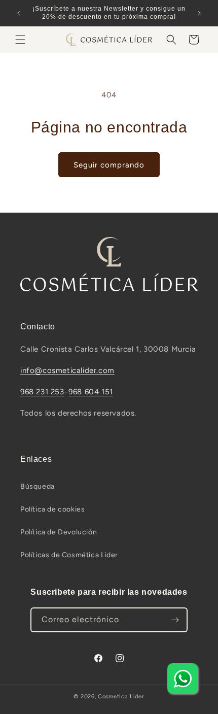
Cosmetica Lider (121, 696)
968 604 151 (90, 391)
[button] (20, 39)
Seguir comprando (109, 164)
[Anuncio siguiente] (199, 13)
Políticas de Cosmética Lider (69, 555)
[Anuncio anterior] (19, 13)
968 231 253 (42, 391)
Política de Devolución (58, 532)
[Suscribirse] (175, 619)
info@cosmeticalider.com (67, 370)
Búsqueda (37, 486)
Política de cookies (52, 509)
